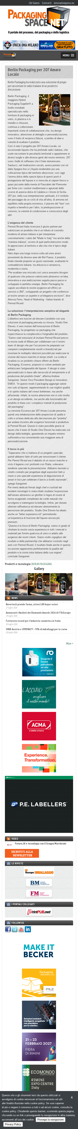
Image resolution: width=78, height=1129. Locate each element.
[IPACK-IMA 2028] (21, 48)
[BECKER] (39, 964)
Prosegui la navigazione (50, 1119)
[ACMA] (39, 739)
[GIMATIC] (39, 1028)
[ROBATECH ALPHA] (39, 675)
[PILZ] (39, 996)
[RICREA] (39, 707)
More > (69, 643)
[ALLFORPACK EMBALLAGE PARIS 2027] (57, 48)
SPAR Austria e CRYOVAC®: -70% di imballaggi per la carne (36, 628)
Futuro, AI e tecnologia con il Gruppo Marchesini (40, 843)
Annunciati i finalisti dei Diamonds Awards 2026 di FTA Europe (38, 611)
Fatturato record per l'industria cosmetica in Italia (33, 619)
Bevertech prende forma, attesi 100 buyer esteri (32, 603)
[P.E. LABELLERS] (39, 832)
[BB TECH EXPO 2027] (39, 1060)
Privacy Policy (13, 1124)
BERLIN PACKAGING (42, 564)
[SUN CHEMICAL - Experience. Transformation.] (39, 771)
